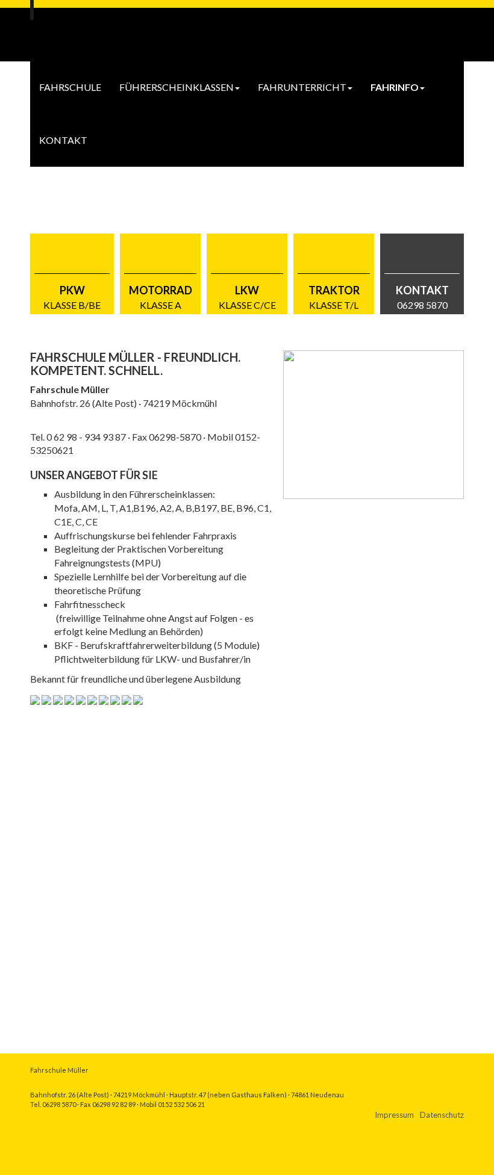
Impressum (394, 1115)
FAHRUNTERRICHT (302, 87)
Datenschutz (442, 1115)
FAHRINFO (394, 87)
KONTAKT (63, 140)
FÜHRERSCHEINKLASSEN (176, 87)
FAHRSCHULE (70, 87)
